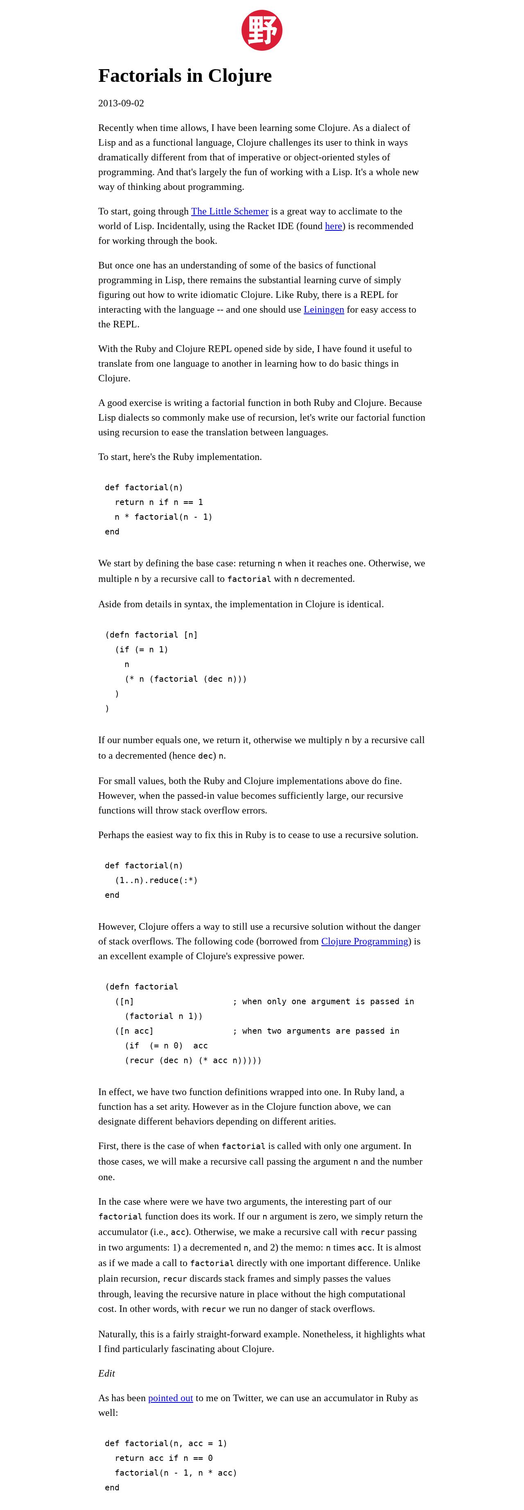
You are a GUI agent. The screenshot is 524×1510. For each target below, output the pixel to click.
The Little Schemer (230, 211)
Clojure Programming (364, 941)
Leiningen (324, 309)
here (333, 226)
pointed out (170, 1398)
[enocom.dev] (262, 47)
